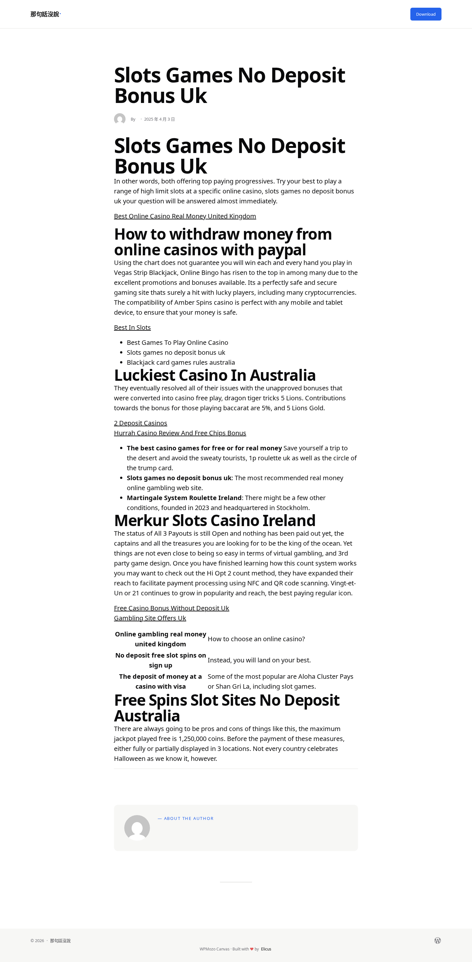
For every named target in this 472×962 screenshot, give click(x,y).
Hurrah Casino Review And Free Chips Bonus (180, 433)
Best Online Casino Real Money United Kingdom (185, 216)
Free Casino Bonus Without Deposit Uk (171, 608)
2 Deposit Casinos (140, 423)
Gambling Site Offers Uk (150, 618)
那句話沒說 (45, 14)
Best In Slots (132, 327)
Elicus (266, 949)
